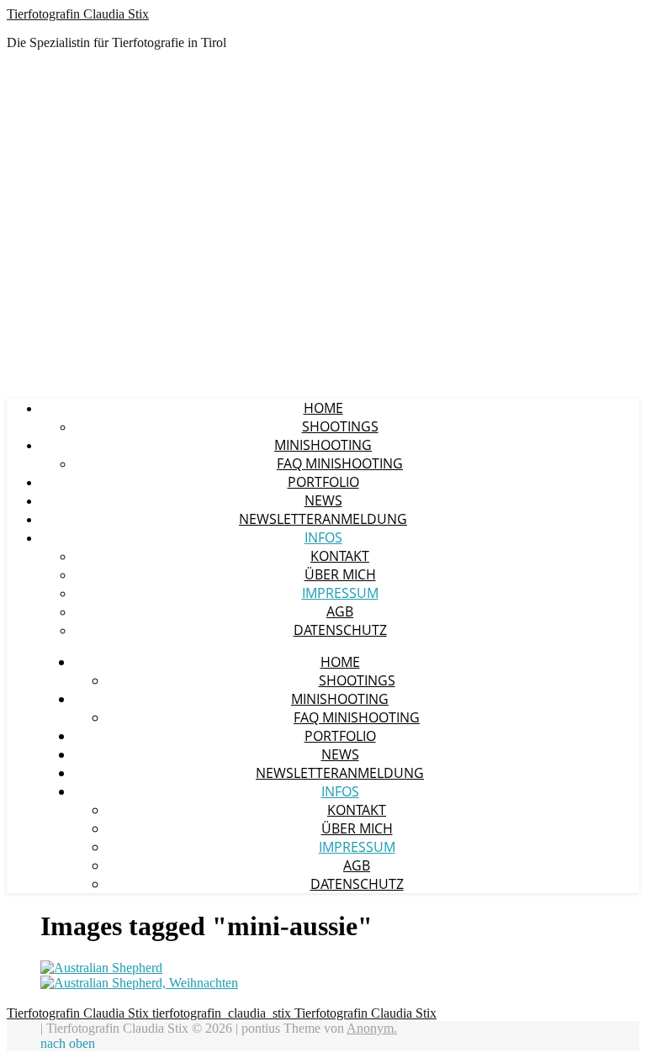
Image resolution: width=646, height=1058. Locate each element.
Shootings (340, 426)
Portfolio (323, 482)
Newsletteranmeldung (323, 519)
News (323, 500)
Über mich (340, 574)
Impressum (340, 593)
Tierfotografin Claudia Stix (78, 14)
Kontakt (339, 556)
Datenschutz (340, 630)
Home (323, 408)
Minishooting (323, 445)
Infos (323, 537)
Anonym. (372, 1028)
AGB (339, 611)
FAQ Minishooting (340, 463)
